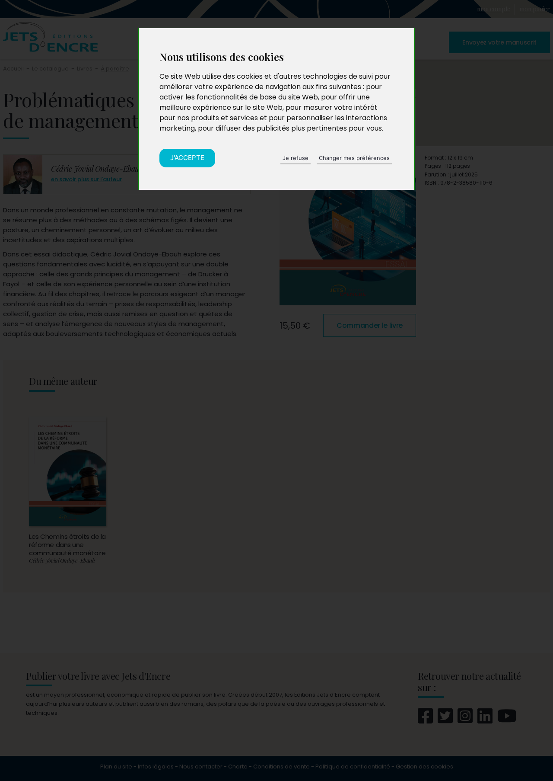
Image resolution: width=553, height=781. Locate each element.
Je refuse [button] (295, 157)
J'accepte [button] (187, 158)
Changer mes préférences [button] (354, 157)
